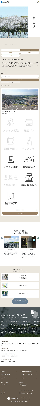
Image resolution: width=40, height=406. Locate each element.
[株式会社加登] (5, 1)
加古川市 (4, 345)
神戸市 (2, 343)
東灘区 (8, 350)
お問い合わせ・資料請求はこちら (26, 390)
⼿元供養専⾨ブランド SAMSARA (25, 393)
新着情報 (21, 382)
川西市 (6, 343)
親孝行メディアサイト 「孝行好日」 (25, 392)
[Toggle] (16, 371)
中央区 (14, 350)
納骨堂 (16, 356)
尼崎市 (17, 343)
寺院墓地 (7, 356)
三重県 (17, 361)
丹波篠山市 (29, 343)
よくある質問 (3, 392)
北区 (2, 350)
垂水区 (25, 350)
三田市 (33, 343)
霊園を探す (6, 44)
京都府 (9, 361)
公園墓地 (3, 356)
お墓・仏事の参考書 (23, 384)
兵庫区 (18, 350)
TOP (3, 44)
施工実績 (2, 393)
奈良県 (13, 361)
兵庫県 (6, 361)
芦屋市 (24, 343)
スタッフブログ (22, 385)
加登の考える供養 (4, 382)
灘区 (11, 350)
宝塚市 (9, 343)
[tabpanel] (11, 246)
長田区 (21, 350)
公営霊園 (12, 356)
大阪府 (2, 361)
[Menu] (38, 1)
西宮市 (20, 343)
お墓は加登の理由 (4, 384)
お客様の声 (3, 390)
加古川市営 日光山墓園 (8, 112)
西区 (5, 350)
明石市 (37, 343)
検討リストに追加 (20, 210)
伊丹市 (13, 343)
